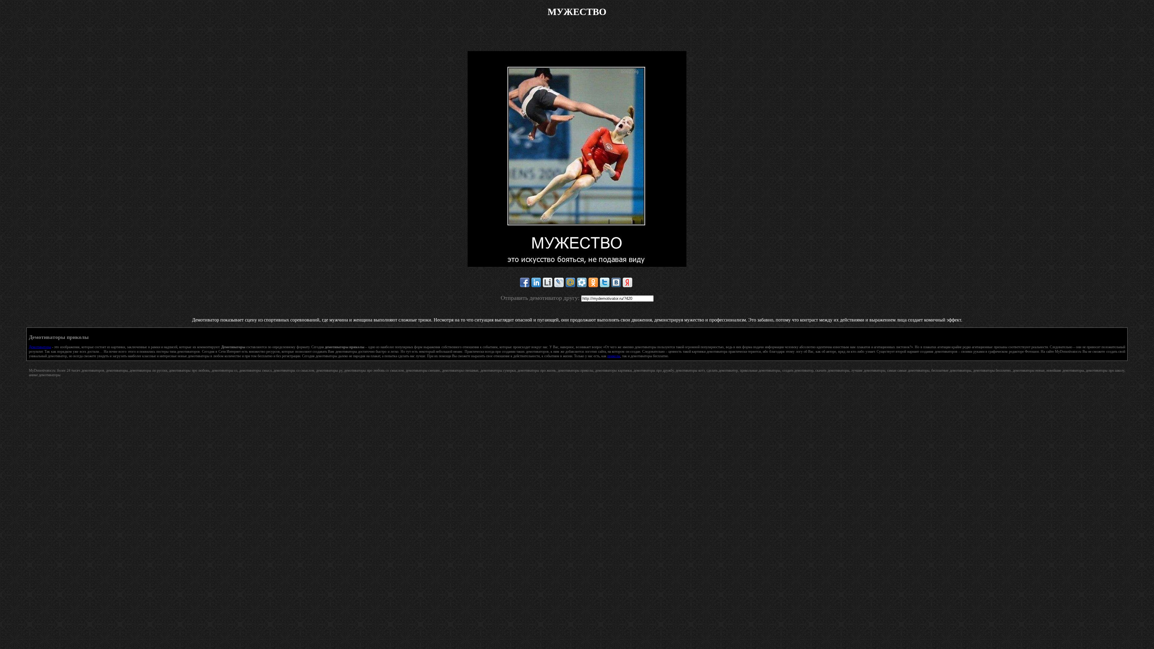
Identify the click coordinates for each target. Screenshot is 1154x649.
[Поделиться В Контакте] (616, 282)
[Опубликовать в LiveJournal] (559, 282)
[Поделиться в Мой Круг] (582, 282)
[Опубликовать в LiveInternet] (547, 282)
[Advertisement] (577, 37)
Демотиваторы (40, 347)
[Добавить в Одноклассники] (593, 282)
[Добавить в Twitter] (604, 282)
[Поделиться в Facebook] (525, 282)
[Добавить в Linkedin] (536, 282)
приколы (613, 356)
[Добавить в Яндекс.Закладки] (627, 282)
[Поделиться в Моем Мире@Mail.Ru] (570, 282)
